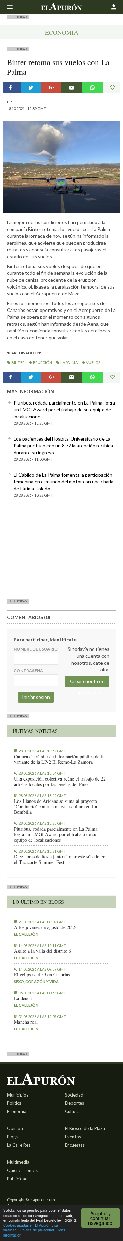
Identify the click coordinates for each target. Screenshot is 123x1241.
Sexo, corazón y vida (36, 981)
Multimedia (18, 1162)
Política (14, 1103)
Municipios (17, 1095)
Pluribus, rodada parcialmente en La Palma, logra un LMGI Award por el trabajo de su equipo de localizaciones (64, 409)
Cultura (72, 1111)
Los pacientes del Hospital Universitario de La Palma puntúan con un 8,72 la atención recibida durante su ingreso (63, 445)
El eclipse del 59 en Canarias (42, 974)
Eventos (73, 1136)
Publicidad (17, 1178)
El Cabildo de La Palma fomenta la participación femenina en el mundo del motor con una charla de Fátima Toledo (63, 481)
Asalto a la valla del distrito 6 (42, 951)
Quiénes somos (22, 1170)
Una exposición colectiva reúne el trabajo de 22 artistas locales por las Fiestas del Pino (60, 781)
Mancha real (26, 1022)
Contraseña (28, 670)
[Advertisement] (61, 550)
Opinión (15, 1128)
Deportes (74, 1103)
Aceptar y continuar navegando (100, 1218)
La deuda (23, 998)
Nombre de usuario (36, 649)
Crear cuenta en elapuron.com (87, 682)
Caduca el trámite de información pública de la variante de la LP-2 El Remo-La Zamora (59, 759)
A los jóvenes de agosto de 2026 (45, 927)
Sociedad (74, 1095)
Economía (61, 32)
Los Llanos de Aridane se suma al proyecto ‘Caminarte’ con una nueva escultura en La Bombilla (55, 806)
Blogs (12, 1136)
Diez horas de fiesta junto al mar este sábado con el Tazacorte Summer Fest (61, 859)
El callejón (26, 934)
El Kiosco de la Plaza (85, 1128)
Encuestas (75, 1145)
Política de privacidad (37, 1229)
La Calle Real (19, 1145)
